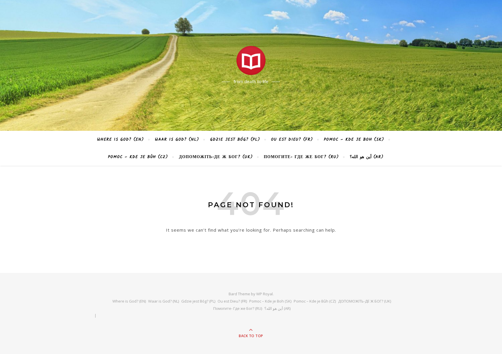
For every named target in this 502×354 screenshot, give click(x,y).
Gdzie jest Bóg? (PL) (235, 139)
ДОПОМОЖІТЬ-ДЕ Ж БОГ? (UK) (216, 157)
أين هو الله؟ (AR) (366, 157)
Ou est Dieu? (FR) (292, 139)
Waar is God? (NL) (177, 139)
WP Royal (264, 293)
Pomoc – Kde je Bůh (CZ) (138, 157)
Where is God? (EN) (120, 139)
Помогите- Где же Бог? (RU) (301, 157)
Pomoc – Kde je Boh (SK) (354, 139)
